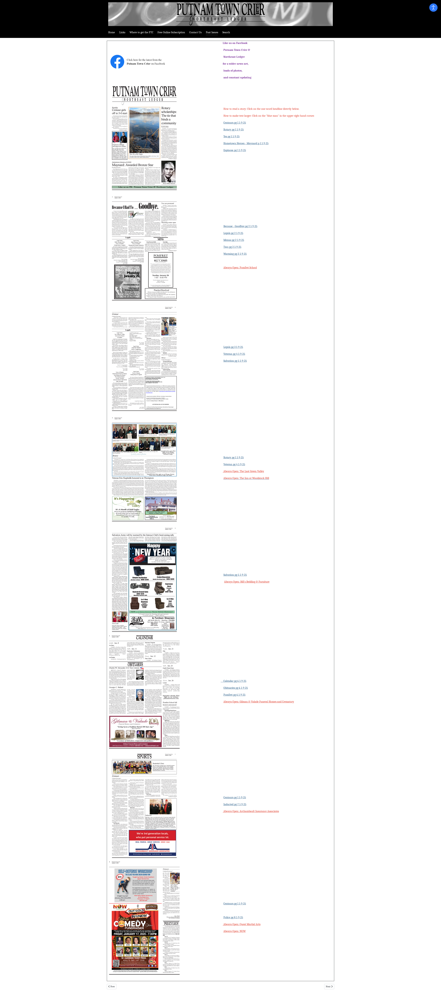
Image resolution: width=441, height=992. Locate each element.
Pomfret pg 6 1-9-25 (234, 694)
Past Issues (212, 32)
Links (122, 32)
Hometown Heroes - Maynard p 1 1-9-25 (246, 143)
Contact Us (195, 32)
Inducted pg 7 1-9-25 (234, 804)
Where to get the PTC (141, 32)
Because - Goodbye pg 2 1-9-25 (240, 226)
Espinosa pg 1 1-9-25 (234, 150)
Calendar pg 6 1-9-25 (233, 681)
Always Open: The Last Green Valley (243, 471)
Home (111, 32)
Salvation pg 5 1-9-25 (235, 360)
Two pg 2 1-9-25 (232, 246)
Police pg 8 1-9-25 (233, 917)
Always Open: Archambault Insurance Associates (251, 811)
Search (226, 32)
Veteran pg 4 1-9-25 (234, 353)
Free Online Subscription (171, 32)
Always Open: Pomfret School (240, 267)
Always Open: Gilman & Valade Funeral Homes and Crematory (258, 701)
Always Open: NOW (234, 931)
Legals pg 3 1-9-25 (233, 347)
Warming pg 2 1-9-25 (235, 253)
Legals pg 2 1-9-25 (233, 233)
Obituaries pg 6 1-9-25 (235, 687)
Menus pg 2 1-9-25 (233, 240)
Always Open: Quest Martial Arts (241, 924)
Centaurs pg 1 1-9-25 (234, 122)
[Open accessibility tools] (433, 7)
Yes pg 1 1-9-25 (231, 136)
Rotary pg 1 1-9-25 (233, 129)
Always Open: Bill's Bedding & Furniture (246, 581)
